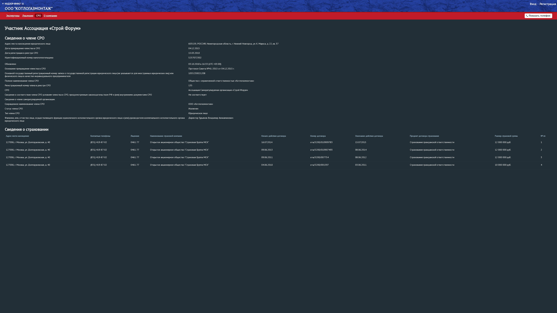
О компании (50, 15)
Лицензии (27, 15)
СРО (38, 15)
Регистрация (548, 4)
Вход (533, 4)
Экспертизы (12, 15)
